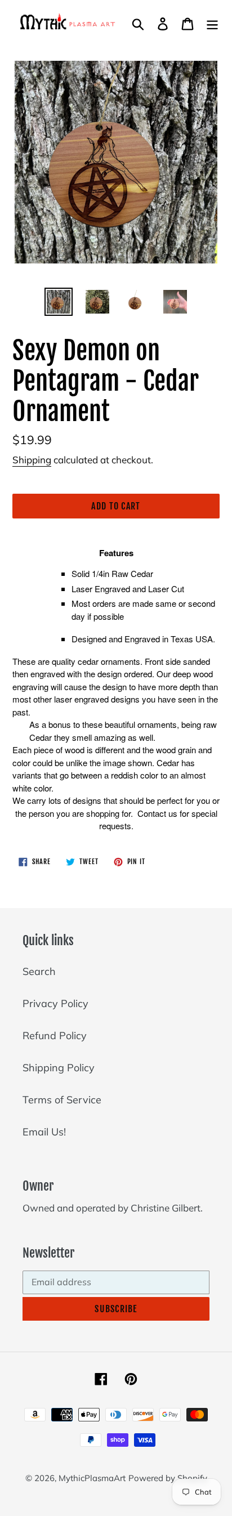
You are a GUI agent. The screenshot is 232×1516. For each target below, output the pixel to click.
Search (39, 971)
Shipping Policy (59, 1067)
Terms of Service (62, 1099)
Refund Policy (55, 1035)
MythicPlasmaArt (92, 1478)
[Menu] (212, 23)
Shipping (31, 460)
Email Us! (44, 1131)
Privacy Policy (55, 1003)
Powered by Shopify (167, 1478)
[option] (58, 302)
